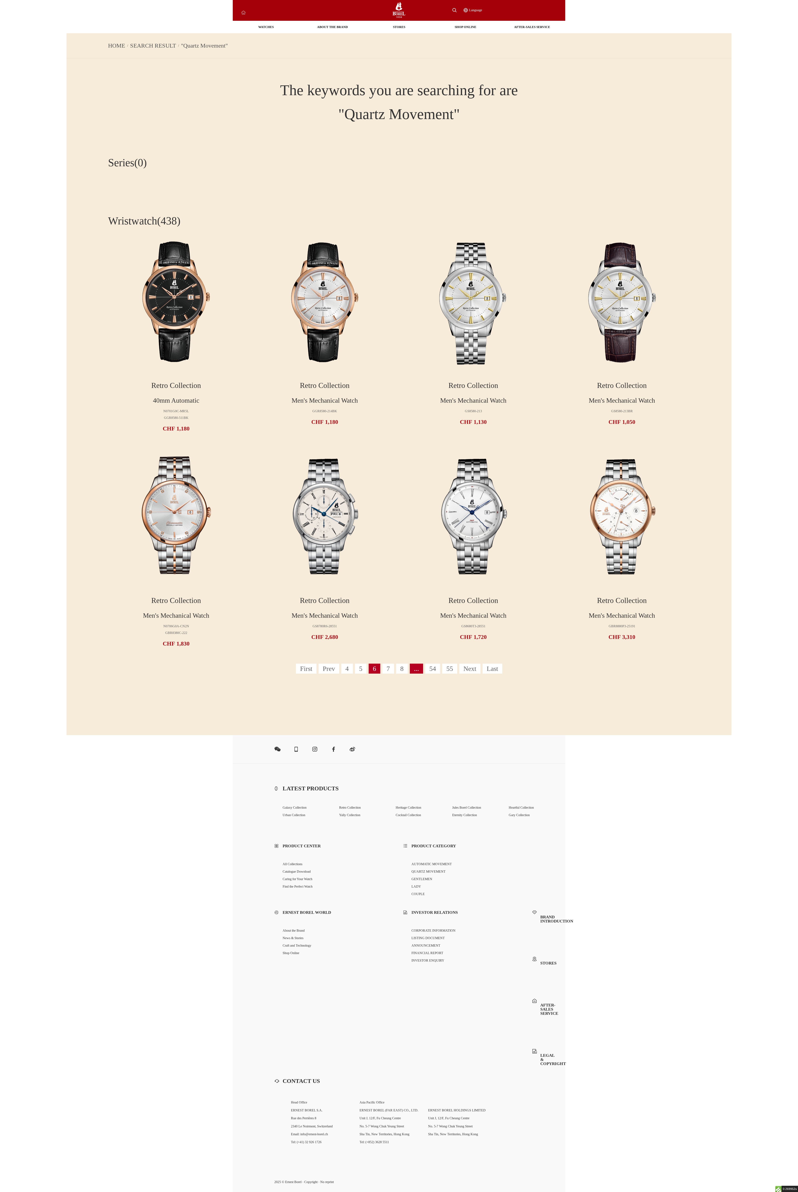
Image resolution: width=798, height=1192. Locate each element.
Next (469, 668)
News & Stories (293, 938)
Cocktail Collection (408, 815)
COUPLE (418, 894)
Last (492, 668)
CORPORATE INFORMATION (433, 930)
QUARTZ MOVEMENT (428, 871)
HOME (116, 46)
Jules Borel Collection (466, 807)
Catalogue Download (297, 871)
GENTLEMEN (421, 879)
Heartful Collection (521, 807)
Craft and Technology (297, 945)
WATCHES (266, 27)
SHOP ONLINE (465, 27)
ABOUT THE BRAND (332, 27)
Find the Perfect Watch (298, 886)
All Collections (292, 864)
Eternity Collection (464, 815)
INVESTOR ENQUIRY (427, 960)
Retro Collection (350, 807)
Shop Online (291, 953)
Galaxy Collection (295, 807)
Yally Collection (349, 815)
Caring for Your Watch (297, 879)
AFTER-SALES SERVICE (532, 27)
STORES (399, 27)
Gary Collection (519, 815)
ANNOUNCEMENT (425, 945)
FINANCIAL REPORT (427, 953)
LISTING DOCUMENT (428, 938)
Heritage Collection (408, 807)
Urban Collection (294, 815)
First (306, 668)
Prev (329, 668)
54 (432, 668)
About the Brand (294, 930)
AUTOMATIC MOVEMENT (431, 864)
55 (449, 668)
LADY (416, 886)
